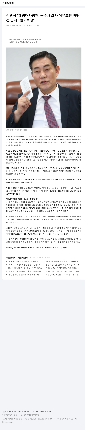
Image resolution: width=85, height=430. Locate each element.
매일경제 (9, 3)
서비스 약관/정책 (46, 411)
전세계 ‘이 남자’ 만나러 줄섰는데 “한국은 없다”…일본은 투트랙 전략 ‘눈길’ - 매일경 (25, 268)
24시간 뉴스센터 (24, 411)
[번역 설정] (70, 31)
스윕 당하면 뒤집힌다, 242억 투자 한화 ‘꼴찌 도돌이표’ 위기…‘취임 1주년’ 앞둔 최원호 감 (63, 274)
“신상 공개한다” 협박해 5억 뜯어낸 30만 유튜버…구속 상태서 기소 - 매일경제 (25, 274)
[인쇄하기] (79, 31)
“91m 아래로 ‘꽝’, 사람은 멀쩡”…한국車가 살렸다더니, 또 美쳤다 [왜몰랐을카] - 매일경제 (25, 264)
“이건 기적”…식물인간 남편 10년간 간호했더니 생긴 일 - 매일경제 (63, 271)
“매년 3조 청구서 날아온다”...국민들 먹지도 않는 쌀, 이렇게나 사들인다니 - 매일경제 (25, 261)
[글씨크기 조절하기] (75, 31)
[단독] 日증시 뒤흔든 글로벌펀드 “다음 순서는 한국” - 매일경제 (63, 268)
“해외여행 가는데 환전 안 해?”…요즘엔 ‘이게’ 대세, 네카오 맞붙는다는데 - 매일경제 (63, 261)
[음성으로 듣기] (66, 31)
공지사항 (35, 411)
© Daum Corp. (7, 422)
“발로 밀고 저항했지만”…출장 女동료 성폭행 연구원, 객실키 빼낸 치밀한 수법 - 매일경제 (25, 271)
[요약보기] (61, 31)
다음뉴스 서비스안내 (9, 411)
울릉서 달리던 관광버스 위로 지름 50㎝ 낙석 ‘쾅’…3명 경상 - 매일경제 (63, 264)
